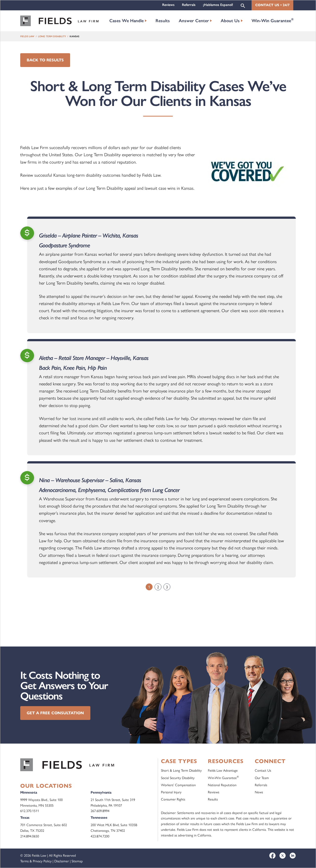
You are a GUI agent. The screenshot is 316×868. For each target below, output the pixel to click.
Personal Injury (171, 791)
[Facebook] (272, 855)
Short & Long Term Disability (181, 770)
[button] (242, 5)
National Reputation (222, 784)
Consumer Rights (173, 799)
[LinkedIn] (293, 855)
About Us (230, 20)
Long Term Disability (52, 36)
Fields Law (27, 36)
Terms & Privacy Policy (36, 860)
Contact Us (263, 770)
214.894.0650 (29, 836)
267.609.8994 (100, 810)
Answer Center (194, 20)
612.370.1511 (29, 810)
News (259, 791)
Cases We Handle (126, 20)
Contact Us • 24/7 (272, 5)
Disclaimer (61, 860)
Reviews (168, 5)
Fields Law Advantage (223, 770)
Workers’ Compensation (178, 784)
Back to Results (45, 60)
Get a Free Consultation (55, 713)
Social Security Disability (178, 777)
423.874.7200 (100, 836)
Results (163, 20)
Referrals (189, 5)
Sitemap (77, 860)
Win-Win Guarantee (273, 20)
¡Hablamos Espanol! (218, 5)
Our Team (262, 777)
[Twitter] (282, 855)
